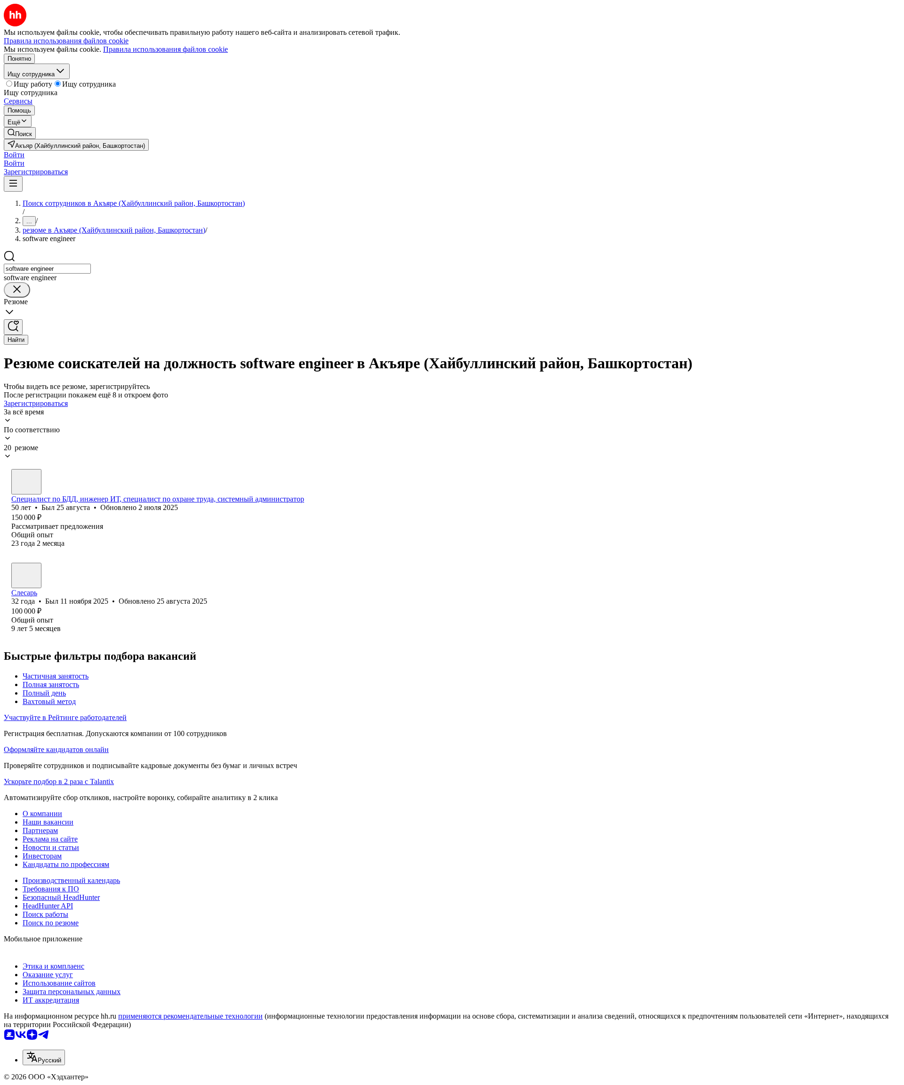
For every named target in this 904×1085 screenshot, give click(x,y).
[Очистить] (17, 290)
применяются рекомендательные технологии (190, 1016)
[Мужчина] (26, 481)
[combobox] (47, 269)
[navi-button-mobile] (13, 184)
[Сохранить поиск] (13, 327)
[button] (14, 155)
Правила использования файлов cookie (165, 49)
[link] (20, 133)
